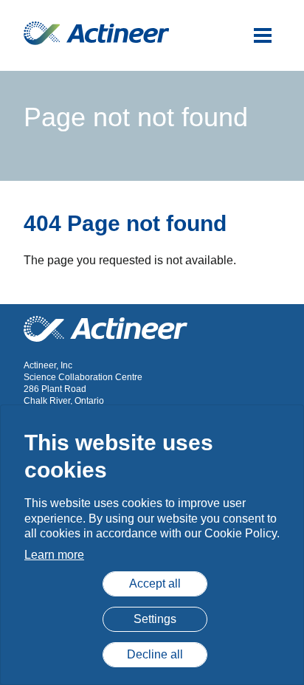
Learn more (54, 554)
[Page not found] (262, 35)
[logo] (96, 33)
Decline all (155, 654)
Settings (155, 619)
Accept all (155, 583)
